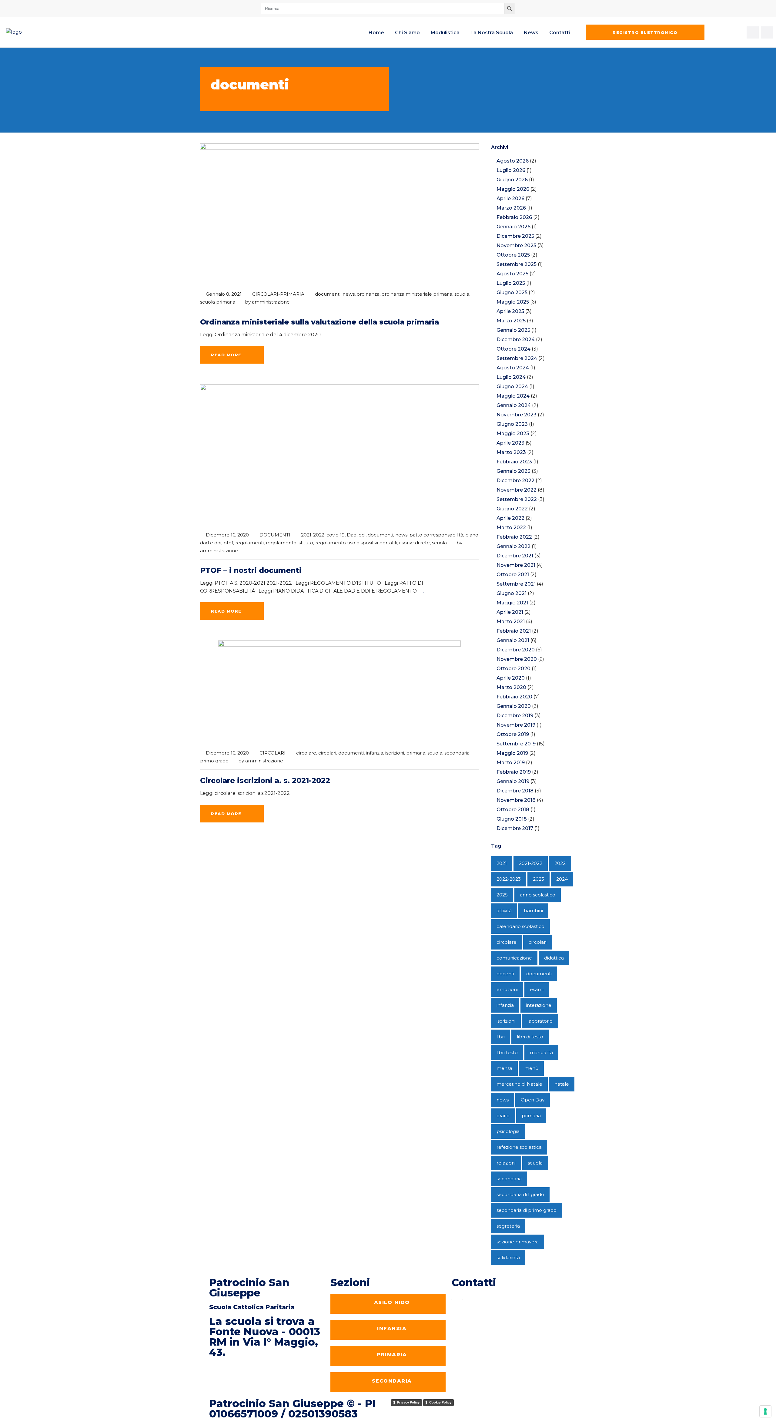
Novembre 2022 (517, 490)
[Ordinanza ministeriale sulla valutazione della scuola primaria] (339, 213)
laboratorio (540, 1021)
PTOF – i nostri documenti (251, 570)
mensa (504, 1068)
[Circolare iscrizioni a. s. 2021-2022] (339, 691)
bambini (533, 910)
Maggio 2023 (513, 433)
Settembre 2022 (517, 499)
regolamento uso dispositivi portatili (356, 543)
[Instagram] (767, 32)
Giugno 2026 (512, 180)
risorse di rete (414, 543)
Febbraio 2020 (514, 697)
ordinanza (368, 294)
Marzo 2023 (511, 452)
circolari (327, 753)
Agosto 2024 (513, 368)
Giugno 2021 (512, 593)
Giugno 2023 (512, 424)
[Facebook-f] (753, 32)
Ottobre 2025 (513, 255)
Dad (351, 535)
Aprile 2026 (510, 198)
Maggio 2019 (512, 753)
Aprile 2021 (510, 612)
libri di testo (530, 1037)
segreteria (508, 1226)
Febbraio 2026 (514, 217)
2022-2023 (509, 879)
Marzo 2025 (511, 321)
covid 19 (335, 535)
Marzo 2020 (511, 687)
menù (531, 1068)
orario (503, 1115)
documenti (327, 294)
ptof (228, 543)
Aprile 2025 (510, 311)
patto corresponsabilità (436, 535)
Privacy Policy (408, 1402)
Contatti (559, 32)
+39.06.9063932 (483, 1297)
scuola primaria (217, 302)
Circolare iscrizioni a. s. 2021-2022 (265, 780)
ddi (362, 535)
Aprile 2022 (510, 518)
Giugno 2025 (512, 292)
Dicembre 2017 (515, 828)
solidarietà (508, 1257)
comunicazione (514, 958)
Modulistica (445, 32)
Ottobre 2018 (513, 809)
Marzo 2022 (511, 527)
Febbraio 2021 (514, 631)
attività (504, 910)
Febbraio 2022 (514, 537)
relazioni (506, 1163)
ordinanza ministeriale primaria (417, 294)
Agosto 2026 (513, 161)
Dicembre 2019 (515, 715)
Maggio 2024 (513, 396)
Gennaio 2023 (513, 471)
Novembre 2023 (517, 415)
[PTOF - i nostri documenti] (339, 454)
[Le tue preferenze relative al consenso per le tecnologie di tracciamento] (765, 1411)
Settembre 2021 (516, 584)
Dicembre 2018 (515, 791)
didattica (554, 958)
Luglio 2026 (511, 170)
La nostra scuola (491, 32)
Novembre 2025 (516, 245)
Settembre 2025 (517, 264)
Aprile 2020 (511, 678)
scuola (461, 294)
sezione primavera (518, 1242)
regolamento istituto (289, 543)
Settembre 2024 (517, 358)
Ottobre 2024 (513, 349)
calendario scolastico (520, 926)
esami (537, 989)
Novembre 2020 (517, 659)
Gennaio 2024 (514, 405)
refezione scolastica (519, 1147)
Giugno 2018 (512, 819)
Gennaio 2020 (514, 706)
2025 (502, 895)
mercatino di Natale (519, 1084)
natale (561, 1084)
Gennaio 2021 (513, 640)
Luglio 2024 (511, 377)
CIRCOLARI (272, 753)
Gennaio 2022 (513, 546)
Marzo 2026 (511, 208)
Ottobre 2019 (513, 734)
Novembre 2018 (516, 800)
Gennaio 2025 (513, 330)
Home (376, 32)
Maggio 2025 (513, 302)
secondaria (509, 1179)
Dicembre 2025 (515, 236)
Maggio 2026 (513, 189)
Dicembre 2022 (515, 480)
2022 (560, 863)
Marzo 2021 (511, 621)
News (531, 32)
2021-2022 (312, 535)
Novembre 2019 (516, 725)
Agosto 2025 (512, 274)
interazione (538, 1005)
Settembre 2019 (516, 744)
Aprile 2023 (510, 443)
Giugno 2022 (512, 509)
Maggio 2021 (512, 603)
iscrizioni (394, 753)
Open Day (532, 1100)
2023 (538, 879)
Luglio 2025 (511, 283)
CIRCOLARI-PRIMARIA (278, 294)
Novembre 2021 (516, 565)
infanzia (374, 753)
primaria (415, 753)
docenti (505, 974)
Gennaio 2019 (513, 781)
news (349, 294)
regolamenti (249, 543)
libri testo (507, 1052)
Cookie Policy (440, 1402)
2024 (562, 879)
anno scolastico (537, 895)
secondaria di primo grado (527, 1210)
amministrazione (271, 302)
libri (501, 1037)
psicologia (508, 1131)
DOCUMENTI (274, 535)
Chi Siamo (407, 32)
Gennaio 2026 (513, 227)
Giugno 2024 (512, 386)
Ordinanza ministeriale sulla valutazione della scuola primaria (319, 322)
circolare (306, 753)
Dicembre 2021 (515, 556)
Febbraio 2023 (514, 462)
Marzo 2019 (511, 762)
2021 (502, 863)
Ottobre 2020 (513, 668)
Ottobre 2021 (513, 574)
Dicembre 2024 (516, 339)
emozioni (507, 989)
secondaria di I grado (520, 1194)
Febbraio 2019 (514, 772)
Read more (226, 354)
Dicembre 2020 (516, 650)
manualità (541, 1052)
